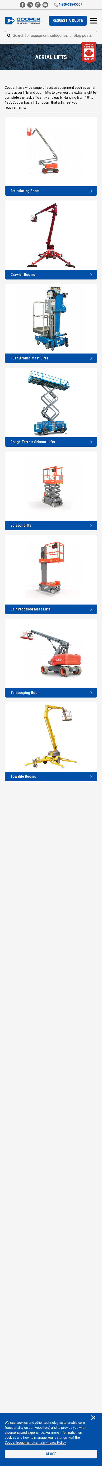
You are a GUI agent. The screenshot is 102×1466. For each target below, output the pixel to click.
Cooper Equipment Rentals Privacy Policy (35, 1442)
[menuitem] (68, 21)
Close (51, 1454)
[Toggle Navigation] (93, 21)
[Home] (22, 20)
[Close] (93, 1418)
